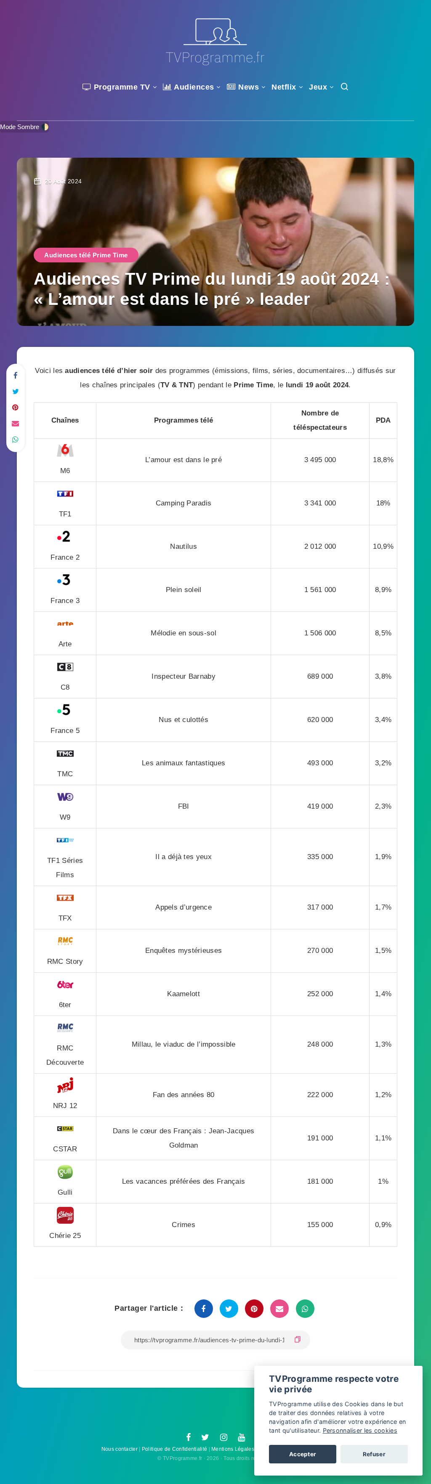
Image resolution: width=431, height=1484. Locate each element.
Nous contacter (119, 1449)
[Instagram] (223, 1438)
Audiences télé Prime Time (86, 255)
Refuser (374, 1454)
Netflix (283, 87)
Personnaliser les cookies (360, 1430)
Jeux (318, 87)
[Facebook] (188, 1438)
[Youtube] (241, 1438)
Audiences (193, 87)
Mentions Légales (232, 1449)
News (247, 87)
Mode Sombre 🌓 (24, 126)
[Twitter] (205, 1438)
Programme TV (120, 87)
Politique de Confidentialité (174, 1449)
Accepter (302, 1454)
